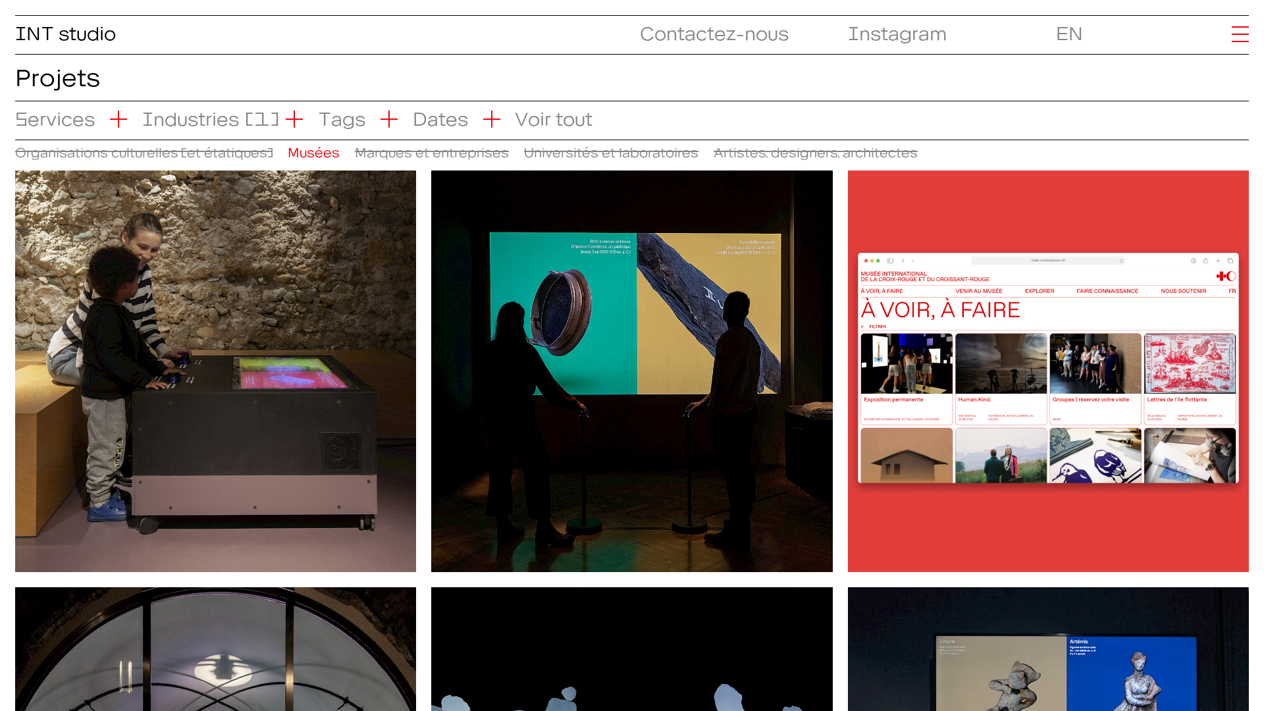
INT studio (65, 29)
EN (1069, 29)
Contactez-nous (714, 29)
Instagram (897, 29)
